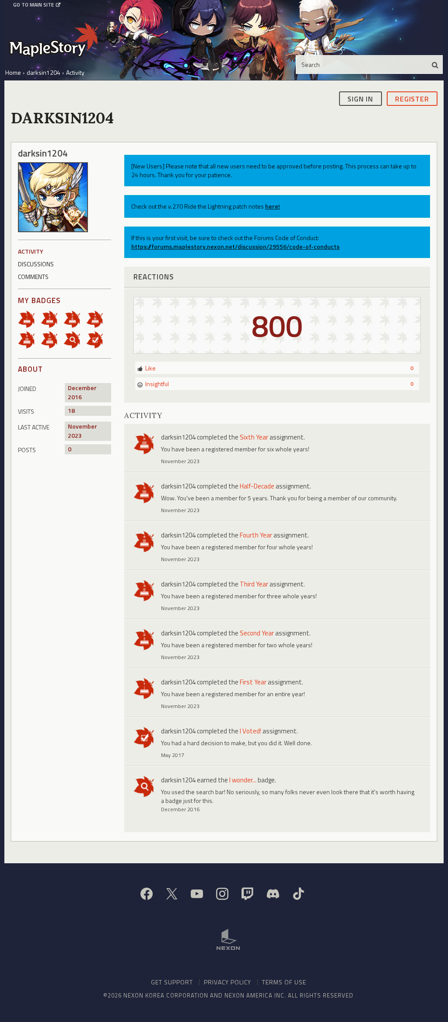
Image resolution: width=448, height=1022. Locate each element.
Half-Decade (257, 486)
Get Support (172, 982)
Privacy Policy (227, 982)
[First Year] (29, 318)
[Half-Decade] (29, 338)
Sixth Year (254, 437)
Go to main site (33, 5)
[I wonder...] (74, 338)
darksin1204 (178, 437)
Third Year (254, 584)
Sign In (360, 99)
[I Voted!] (97, 338)
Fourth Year (256, 535)
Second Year (257, 633)
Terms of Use (284, 982)
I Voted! (250, 731)
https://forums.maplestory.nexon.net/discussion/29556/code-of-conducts (235, 246)
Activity (30, 251)
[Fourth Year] (97, 318)
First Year (253, 682)
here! (272, 206)
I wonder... (242, 780)
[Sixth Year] (52, 338)
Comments (33, 276)
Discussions (36, 264)
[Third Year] (74, 318)
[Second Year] (52, 318)
